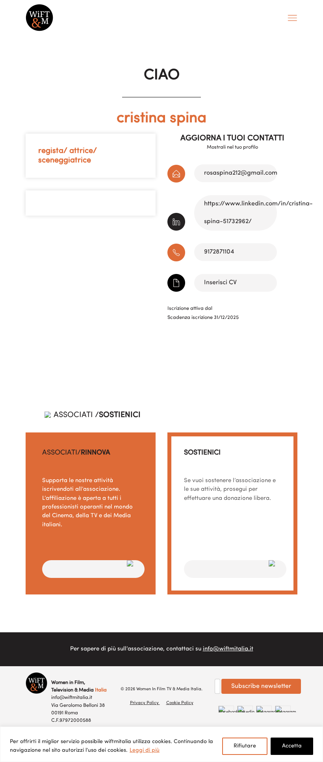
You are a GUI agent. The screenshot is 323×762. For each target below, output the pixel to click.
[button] (93, 569)
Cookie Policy (179, 703)
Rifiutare (245, 746)
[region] (161, 744)
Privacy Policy (145, 703)
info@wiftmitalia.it (228, 649)
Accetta (292, 746)
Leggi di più (145, 750)
